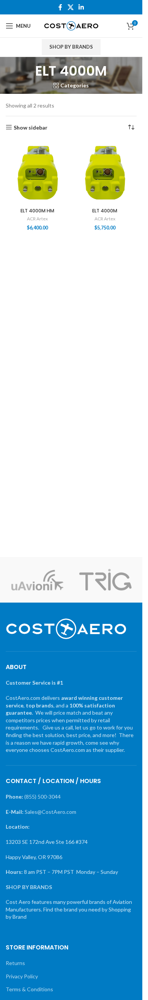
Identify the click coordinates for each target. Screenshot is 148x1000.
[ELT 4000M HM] (37, 173)
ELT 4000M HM (37, 210)
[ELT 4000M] (105, 173)
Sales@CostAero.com (50, 812)
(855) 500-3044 (42, 796)
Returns (15, 963)
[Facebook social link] (60, 7)
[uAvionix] (37, 580)
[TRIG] (105, 580)
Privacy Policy (22, 976)
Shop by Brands (71, 47)
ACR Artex (37, 219)
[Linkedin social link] (81, 7)
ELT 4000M (104, 210)
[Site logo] (71, 25)
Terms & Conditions (29, 989)
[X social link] (70, 7)
